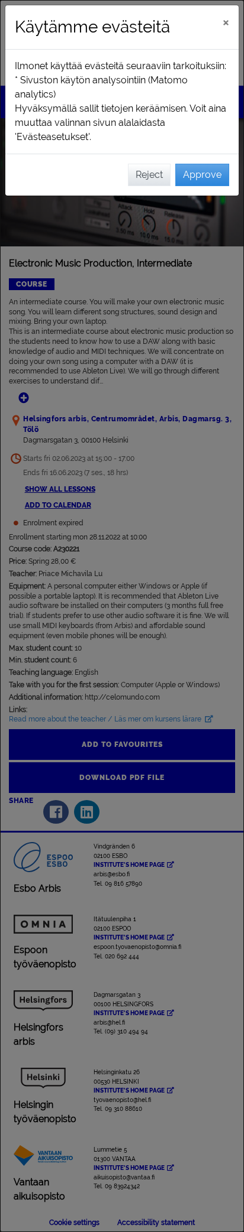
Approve (202, 174)
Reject (149, 174)
